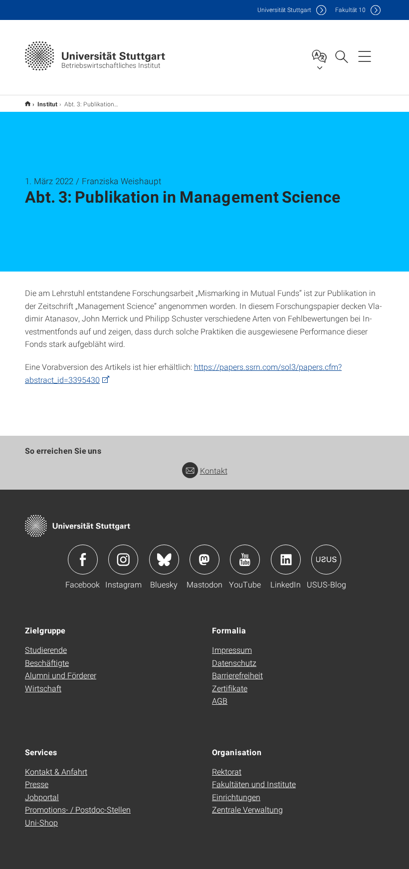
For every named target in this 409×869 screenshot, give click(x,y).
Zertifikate (229, 688)
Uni (284, 9)
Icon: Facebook (83, 560)
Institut (47, 104)
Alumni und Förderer (60, 675)
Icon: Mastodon (204, 560)
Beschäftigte (47, 662)
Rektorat (226, 771)
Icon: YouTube (245, 560)
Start (27, 103)
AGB (219, 700)
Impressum (232, 649)
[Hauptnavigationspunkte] (364, 55)
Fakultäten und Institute (254, 784)
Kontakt (213, 470)
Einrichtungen (236, 797)
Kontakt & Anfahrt (56, 771)
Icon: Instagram (123, 560)
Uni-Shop (41, 822)
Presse (36, 784)
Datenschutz (234, 662)
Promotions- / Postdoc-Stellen (78, 809)
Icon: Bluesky (164, 560)
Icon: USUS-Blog (326, 560)
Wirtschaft (43, 688)
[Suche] (341, 55)
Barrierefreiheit (237, 675)
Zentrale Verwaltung (247, 809)
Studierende (46, 649)
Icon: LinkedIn (286, 560)
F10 (350, 9)
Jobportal (42, 797)
